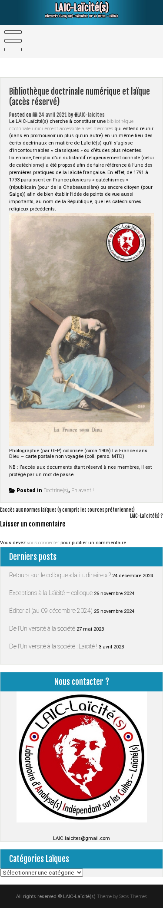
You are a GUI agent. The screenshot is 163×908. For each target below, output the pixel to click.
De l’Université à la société (42, 628)
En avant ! (82, 490)
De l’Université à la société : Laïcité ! (53, 646)
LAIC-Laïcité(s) (82, 7)
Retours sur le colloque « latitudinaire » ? (60, 575)
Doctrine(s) (55, 490)
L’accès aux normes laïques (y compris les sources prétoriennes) (67, 510)
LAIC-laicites (91, 115)
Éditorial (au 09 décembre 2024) (51, 610)
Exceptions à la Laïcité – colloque (51, 592)
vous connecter (43, 543)
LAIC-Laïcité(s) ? (146, 516)
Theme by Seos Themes (122, 896)
